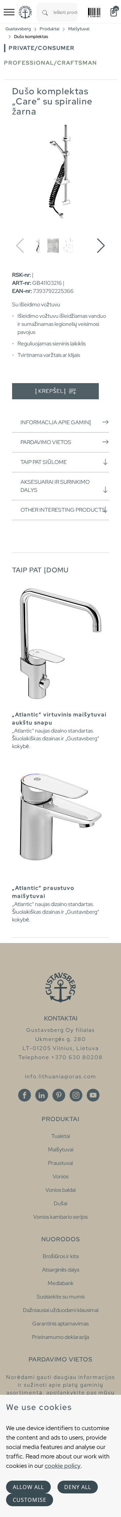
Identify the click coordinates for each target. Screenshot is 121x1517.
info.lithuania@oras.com (60, 1076)
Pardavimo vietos (46, 442)
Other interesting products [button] (63, 509)
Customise (29, 1500)
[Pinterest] (58, 1095)
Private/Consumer (42, 48)
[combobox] (65, 12)
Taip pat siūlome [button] (44, 462)
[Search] (45, 12)
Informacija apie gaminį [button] (56, 422)
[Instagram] (76, 1095)
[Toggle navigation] (9, 12)
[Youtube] (93, 1095)
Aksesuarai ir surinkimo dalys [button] (55, 486)
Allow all (28, 1487)
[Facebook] (24, 1095)
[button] (101, 245)
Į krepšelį (51, 391)
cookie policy (63, 1466)
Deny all (77, 1487)
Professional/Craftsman (50, 62)
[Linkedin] (41, 1095)
